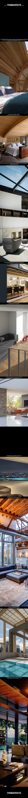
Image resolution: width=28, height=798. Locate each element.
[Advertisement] (14, 24)
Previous (13, 787)
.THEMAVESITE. (14, 5)
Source (20, 40)
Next (15, 787)
